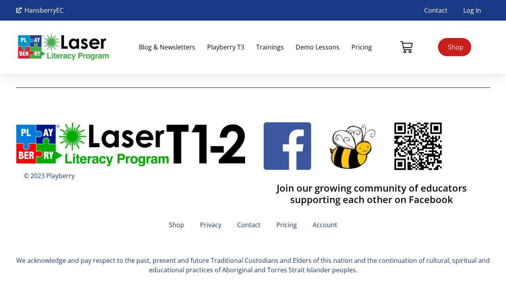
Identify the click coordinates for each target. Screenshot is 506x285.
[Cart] (406, 47)
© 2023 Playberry (49, 175)
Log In (472, 10)
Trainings (270, 47)
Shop (176, 224)
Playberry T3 (225, 47)
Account (325, 224)
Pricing (361, 47)
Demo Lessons (318, 47)
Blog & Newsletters (167, 47)
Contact (435, 10)
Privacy (210, 224)
